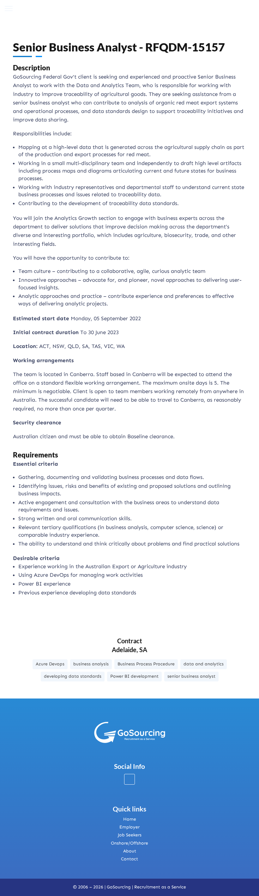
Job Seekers (130, 835)
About (129, 851)
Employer (129, 827)
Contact (129, 859)
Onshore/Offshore (129, 843)
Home (129, 819)
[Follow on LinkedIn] (129, 779)
